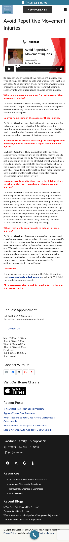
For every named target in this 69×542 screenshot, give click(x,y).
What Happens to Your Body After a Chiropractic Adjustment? (31, 515)
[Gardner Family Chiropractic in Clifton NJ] (7, 9)
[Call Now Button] (34, 534)
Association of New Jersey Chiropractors (28, 479)
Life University (15, 493)
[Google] (25, 372)
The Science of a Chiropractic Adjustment (25, 425)
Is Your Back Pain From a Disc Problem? (24, 408)
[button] (65, 9)
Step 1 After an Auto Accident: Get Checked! (28, 429)
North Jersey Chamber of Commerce (26, 489)
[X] (19, 372)
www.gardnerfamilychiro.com (24, 276)
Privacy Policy (10, 533)
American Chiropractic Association (25, 484)
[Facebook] (13, 372)
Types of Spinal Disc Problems (19, 413)
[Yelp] (32, 372)
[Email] (6, 372)
